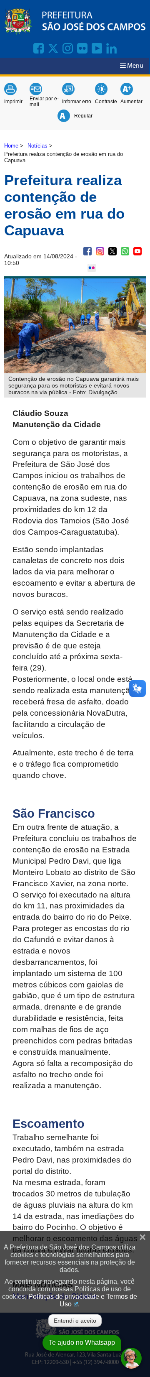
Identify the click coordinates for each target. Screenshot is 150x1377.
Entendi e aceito (75, 1320)
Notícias (38, 146)
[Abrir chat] (131, 1358)
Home (11, 146)
